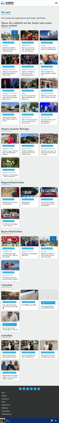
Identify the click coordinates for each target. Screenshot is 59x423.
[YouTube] (31, 389)
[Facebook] (24, 389)
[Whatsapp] (20, 389)
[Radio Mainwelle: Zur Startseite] (27, 3)
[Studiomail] (35, 389)
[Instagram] (27, 389)
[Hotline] (38, 389)
